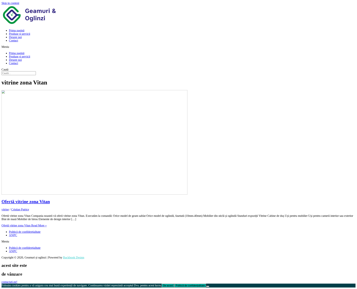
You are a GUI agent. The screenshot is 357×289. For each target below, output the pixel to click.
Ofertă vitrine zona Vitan (25, 201)
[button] (178, 47)
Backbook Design (73, 257)
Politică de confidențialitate (25, 231)
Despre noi (15, 37)
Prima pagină (16, 30)
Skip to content (10, 3)
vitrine (5, 209)
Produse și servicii (19, 33)
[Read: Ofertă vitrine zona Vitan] (94, 193)
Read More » (24, 225)
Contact (13, 40)
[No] (207, 286)
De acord (168, 285)
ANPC (13, 235)
